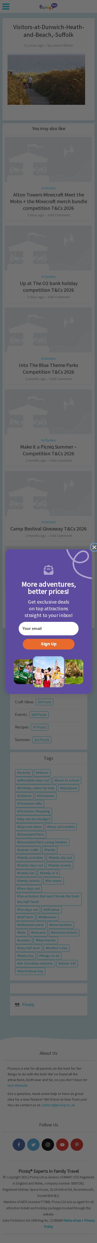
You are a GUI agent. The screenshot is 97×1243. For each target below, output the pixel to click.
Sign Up (48, 644)
